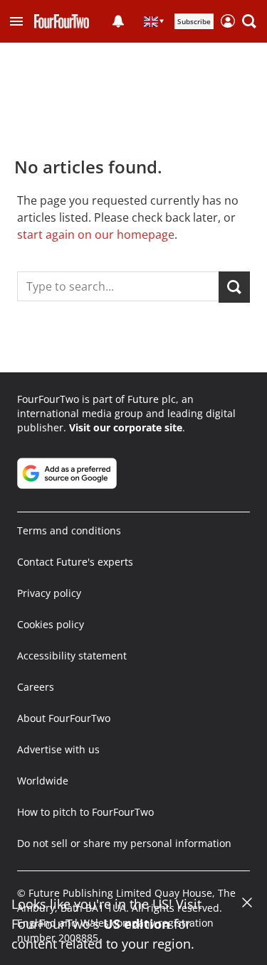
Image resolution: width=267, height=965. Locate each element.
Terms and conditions (69, 530)
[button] (16, 21)
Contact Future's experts (75, 561)
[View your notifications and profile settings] (118, 21)
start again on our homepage (95, 234)
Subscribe (194, 21)
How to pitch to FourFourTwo (85, 812)
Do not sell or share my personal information (124, 843)
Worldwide (42, 780)
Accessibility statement (72, 655)
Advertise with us (58, 749)
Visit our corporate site (125, 427)
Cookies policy (50, 624)
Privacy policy (49, 593)
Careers (35, 687)
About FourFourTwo (63, 718)
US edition (136, 923)
